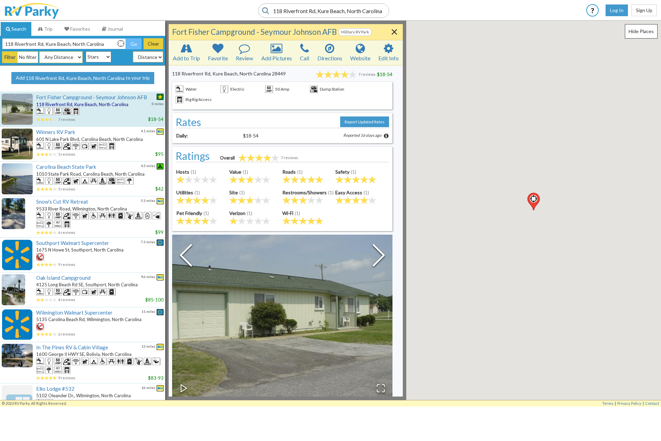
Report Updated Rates (365, 121)
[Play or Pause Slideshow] (184, 388)
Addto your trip (83, 78)
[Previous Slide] (186, 257)
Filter (9, 57)
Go (133, 44)
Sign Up (644, 10)
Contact (652, 403)
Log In (616, 10)
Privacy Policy (629, 403)
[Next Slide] (378, 257)
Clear (153, 44)
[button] (533, 202)
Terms (607, 403)
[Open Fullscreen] (380, 388)
